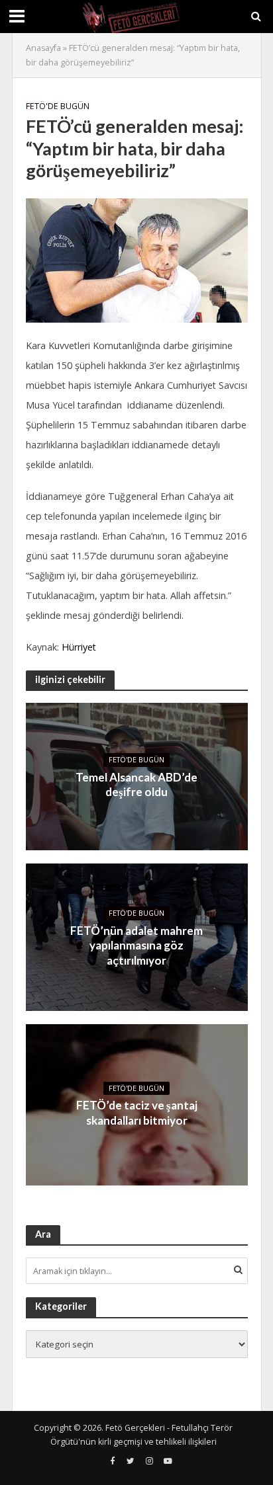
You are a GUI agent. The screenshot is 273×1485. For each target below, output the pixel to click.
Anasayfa (43, 48)
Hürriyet (79, 647)
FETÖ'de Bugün (57, 106)
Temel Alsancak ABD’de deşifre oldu (136, 784)
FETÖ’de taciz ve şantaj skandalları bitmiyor (136, 1112)
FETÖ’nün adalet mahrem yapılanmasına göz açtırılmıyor (136, 945)
